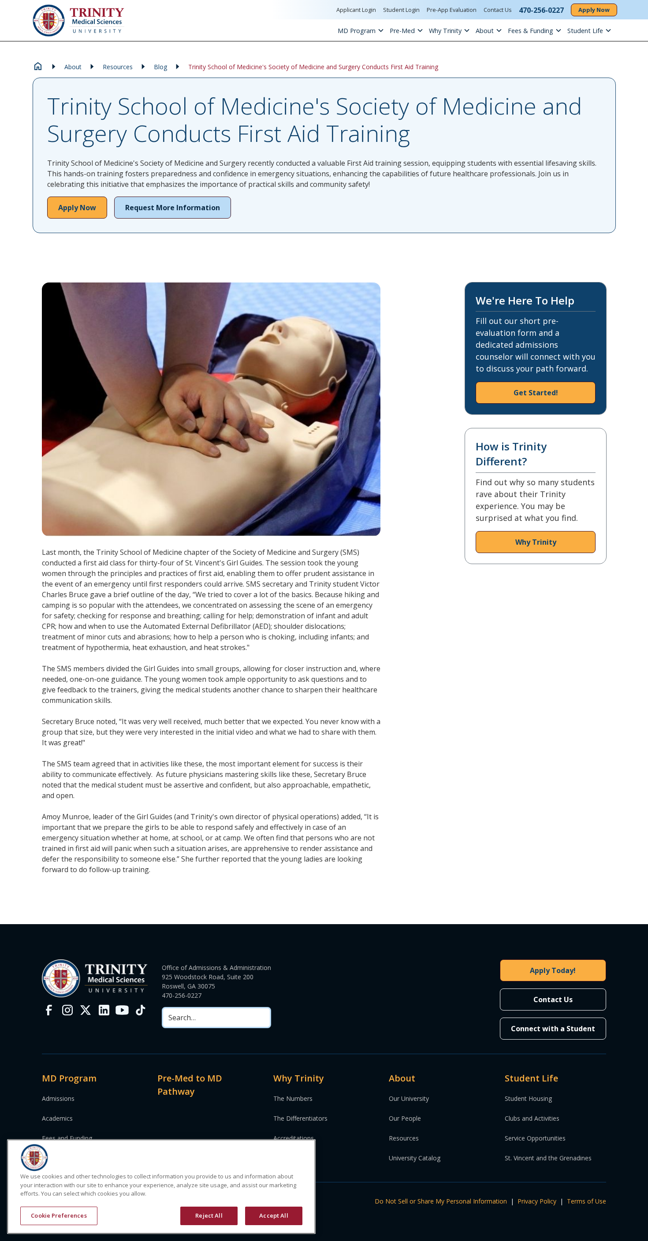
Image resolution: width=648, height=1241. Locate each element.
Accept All (273, 1215)
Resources (404, 1138)
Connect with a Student (553, 1028)
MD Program (357, 30)
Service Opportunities (535, 1138)
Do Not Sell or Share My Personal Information (441, 1201)
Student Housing (528, 1098)
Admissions (58, 1098)
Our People (405, 1118)
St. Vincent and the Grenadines (548, 1158)
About (485, 30)
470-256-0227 (181, 995)
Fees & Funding (530, 30)
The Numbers (293, 1098)
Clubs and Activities (532, 1118)
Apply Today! (553, 970)
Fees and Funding (67, 1138)
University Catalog (414, 1158)
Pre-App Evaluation (452, 10)
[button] (364, 30)
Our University (409, 1098)
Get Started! (536, 393)
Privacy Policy (537, 1201)
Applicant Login (356, 10)
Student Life (585, 30)
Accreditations (293, 1138)
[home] (78, 20)
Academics (57, 1118)
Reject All (208, 1215)
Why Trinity (445, 30)
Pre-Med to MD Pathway (189, 1084)
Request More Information (172, 207)
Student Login (401, 10)
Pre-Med (402, 30)
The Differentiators (300, 1118)
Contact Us (498, 10)
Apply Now (594, 10)
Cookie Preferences (58, 1215)
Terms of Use (586, 1201)
